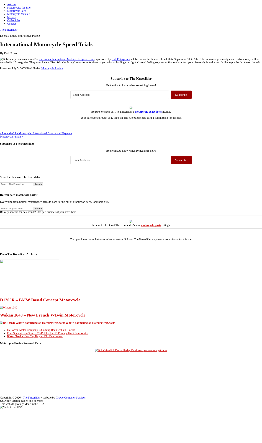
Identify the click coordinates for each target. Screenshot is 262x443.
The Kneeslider (8, 29)
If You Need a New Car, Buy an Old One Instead (35, 336)
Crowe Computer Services (71, 397)
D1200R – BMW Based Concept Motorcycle (40, 300)
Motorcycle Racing (52, 68)
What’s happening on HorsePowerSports (90, 322)
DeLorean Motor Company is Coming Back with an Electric (41, 329)
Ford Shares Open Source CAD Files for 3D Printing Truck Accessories (47, 333)
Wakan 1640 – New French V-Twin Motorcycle (43, 315)
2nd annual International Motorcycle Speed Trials (66, 59)
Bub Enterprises (121, 59)
